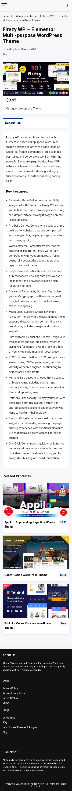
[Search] (66, 5)
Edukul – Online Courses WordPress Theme (28, 625)
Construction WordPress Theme (25, 575)
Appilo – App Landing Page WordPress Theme (29, 524)
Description (13, 123)
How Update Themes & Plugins (20, 727)
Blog (5, 732)
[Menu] (4, 5)
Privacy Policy (10, 688)
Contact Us (9, 717)
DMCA (6, 703)
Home (6, 16)
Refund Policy (10, 698)
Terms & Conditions (14, 693)
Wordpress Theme (26, 16)
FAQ (5, 722)
